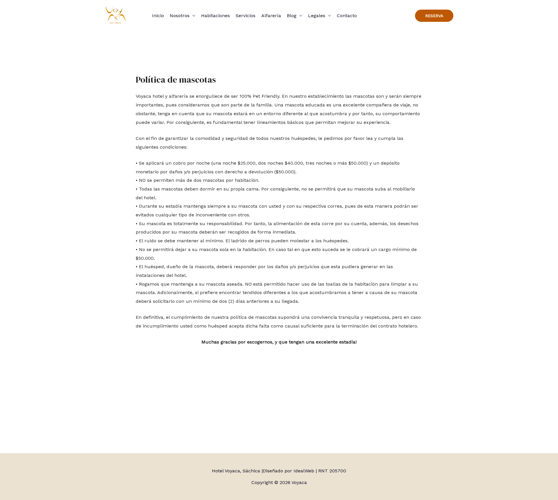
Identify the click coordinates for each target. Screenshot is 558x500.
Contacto (347, 15)
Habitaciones (215, 15)
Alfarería (271, 15)
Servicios (245, 15)
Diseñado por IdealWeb (288, 471)
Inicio (158, 15)
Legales (316, 15)
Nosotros (179, 15)
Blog (291, 15)
